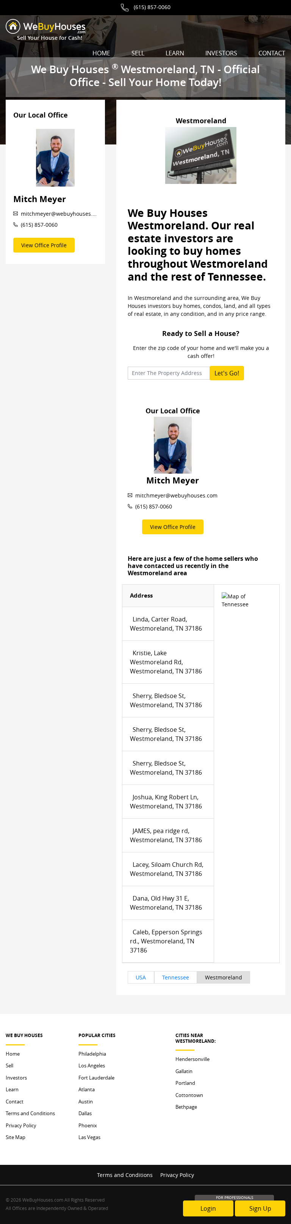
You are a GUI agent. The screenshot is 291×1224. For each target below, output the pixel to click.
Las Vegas (89, 1137)
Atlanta (86, 1089)
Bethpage (186, 1106)
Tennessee (175, 977)
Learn (175, 53)
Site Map (15, 1137)
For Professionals (234, 1197)
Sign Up (260, 1208)
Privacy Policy (21, 1125)
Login (208, 1208)
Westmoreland (223, 977)
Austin (85, 1101)
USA (141, 977)
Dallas (85, 1113)
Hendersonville (192, 1059)
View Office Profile (44, 245)
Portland (185, 1083)
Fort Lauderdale (96, 1077)
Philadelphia (92, 1053)
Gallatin (183, 1071)
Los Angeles (91, 1065)
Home (101, 53)
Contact (271, 53)
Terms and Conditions (30, 1113)
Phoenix (87, 1125)
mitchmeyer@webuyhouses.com (59, 213)
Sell (137, 53)
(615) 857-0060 (152, 7)
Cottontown (189, 1095)
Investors (221, 53)
